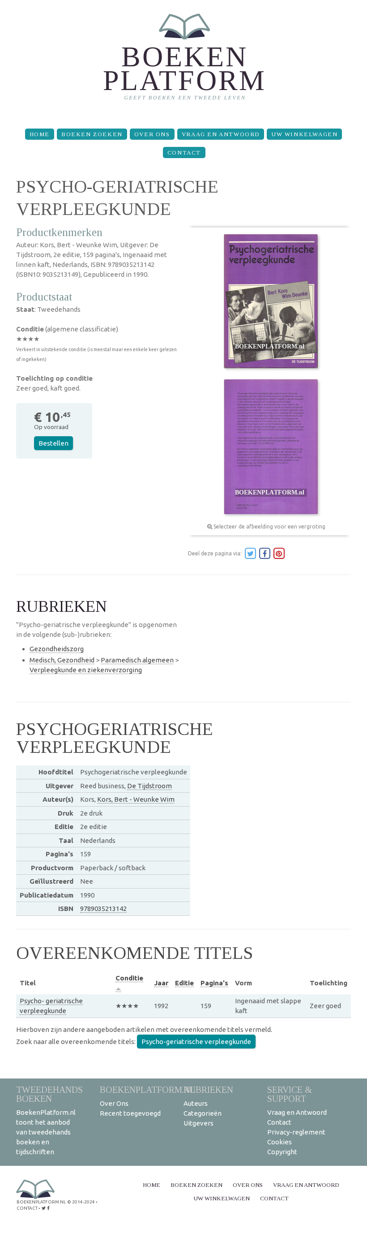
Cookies (279, 1142)
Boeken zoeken (92, 134)
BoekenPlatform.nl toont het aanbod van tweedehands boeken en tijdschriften (46, 1132)
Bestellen (53, 443)
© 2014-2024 (81, 1201)
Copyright (282, 1152)
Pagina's (214, 983)
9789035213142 (103, 908)
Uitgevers (198, 1123)
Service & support (289, 1094)
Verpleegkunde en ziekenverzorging (86, 670)
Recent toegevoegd (130, 1113)
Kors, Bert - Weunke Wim (136, 799)
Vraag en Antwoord (221, 134)
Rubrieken (208, 1089)
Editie (184, 983)
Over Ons (152, 134)
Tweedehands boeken (49, 1094)
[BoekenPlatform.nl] (183, 60)
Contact (184, 152)
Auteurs (196, 1103)
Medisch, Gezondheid (62, 660)
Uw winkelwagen (304, 134)
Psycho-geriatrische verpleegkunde (196, 1041)
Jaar (161, 983)
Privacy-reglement (296, 1132)
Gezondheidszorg (57, 649)
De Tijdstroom (149, 786)
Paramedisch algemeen (137, 660)
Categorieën (203, 1113)
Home (40, 134)
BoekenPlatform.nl (148, 1089)
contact (27, 1208)
